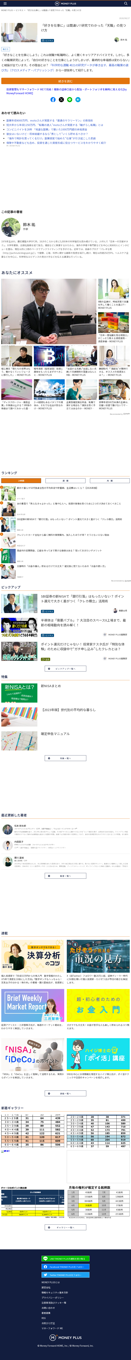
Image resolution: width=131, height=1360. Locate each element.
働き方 (5, 49)
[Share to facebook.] (53, 99)
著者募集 (46, 1313)
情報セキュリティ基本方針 (55, 1292)
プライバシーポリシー (53, 1297)
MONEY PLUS (7, 10)
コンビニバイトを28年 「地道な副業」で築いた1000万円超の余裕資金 (46, 129)
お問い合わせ (48, 1307)
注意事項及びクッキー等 (54, 1302)
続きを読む (65, 81)
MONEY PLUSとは (51, 1282)
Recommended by (116, 414)
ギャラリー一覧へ (66, 1227)
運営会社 (46, 1287)
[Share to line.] (69, 99)
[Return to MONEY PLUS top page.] (65, 3)
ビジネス (19, 10)
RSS (44, 1318)
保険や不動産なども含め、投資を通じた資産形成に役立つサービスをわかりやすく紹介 (56, 143)
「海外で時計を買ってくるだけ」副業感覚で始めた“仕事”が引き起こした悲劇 (51, 138)
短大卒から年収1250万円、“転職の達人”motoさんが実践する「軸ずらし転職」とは (54, 125)
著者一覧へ (65, 876)
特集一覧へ (65, 758)
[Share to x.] (61, 99)
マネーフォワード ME (52, 1328)
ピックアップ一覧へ (66, 668)
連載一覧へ (65, 1093)
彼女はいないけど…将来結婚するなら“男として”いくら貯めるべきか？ (47, 134)
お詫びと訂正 (48, 1323)
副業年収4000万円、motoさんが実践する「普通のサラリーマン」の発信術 (49, 120)
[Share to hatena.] (78, 99)
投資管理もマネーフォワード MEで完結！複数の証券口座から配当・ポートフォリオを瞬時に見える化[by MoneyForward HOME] (66, 91)
